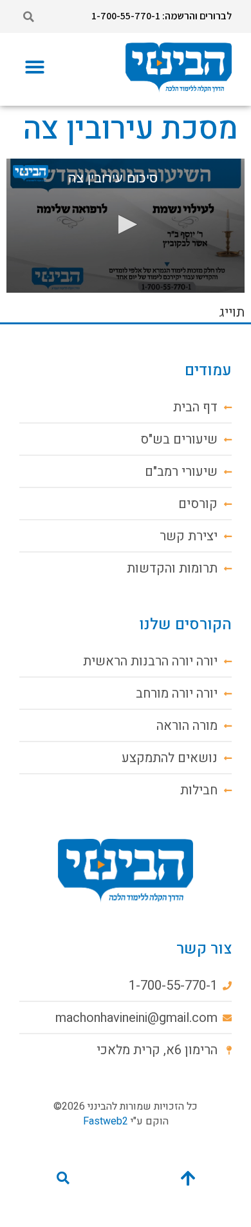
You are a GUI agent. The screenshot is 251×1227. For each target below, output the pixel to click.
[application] (125, 226)
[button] (28, 17)
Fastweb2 (105, 1121)
